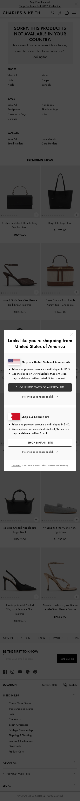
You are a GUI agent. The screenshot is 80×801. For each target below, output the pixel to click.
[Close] (71, 334)
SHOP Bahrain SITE (40, 442)
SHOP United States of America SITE (40, 387)
